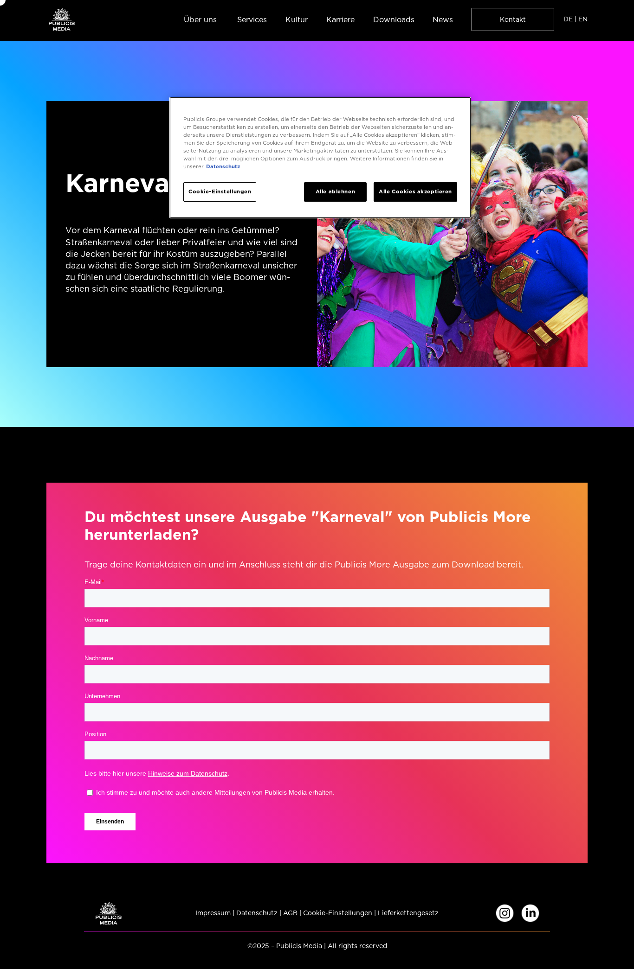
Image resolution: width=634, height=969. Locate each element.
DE (568, 19)
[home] (61, 19)
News (443, 19)
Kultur (296, 19)
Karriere (340, 19)
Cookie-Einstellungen (337, 913)
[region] (320, 157)
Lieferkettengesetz (408, 913)
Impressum (213, 913)
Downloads (393, 19)
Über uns (200, 19)
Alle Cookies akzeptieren (415, 191)
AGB (290, 913)
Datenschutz (257, 913)
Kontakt (513, 19)
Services (252, 19)
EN (583, 19)
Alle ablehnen (335, 191)
